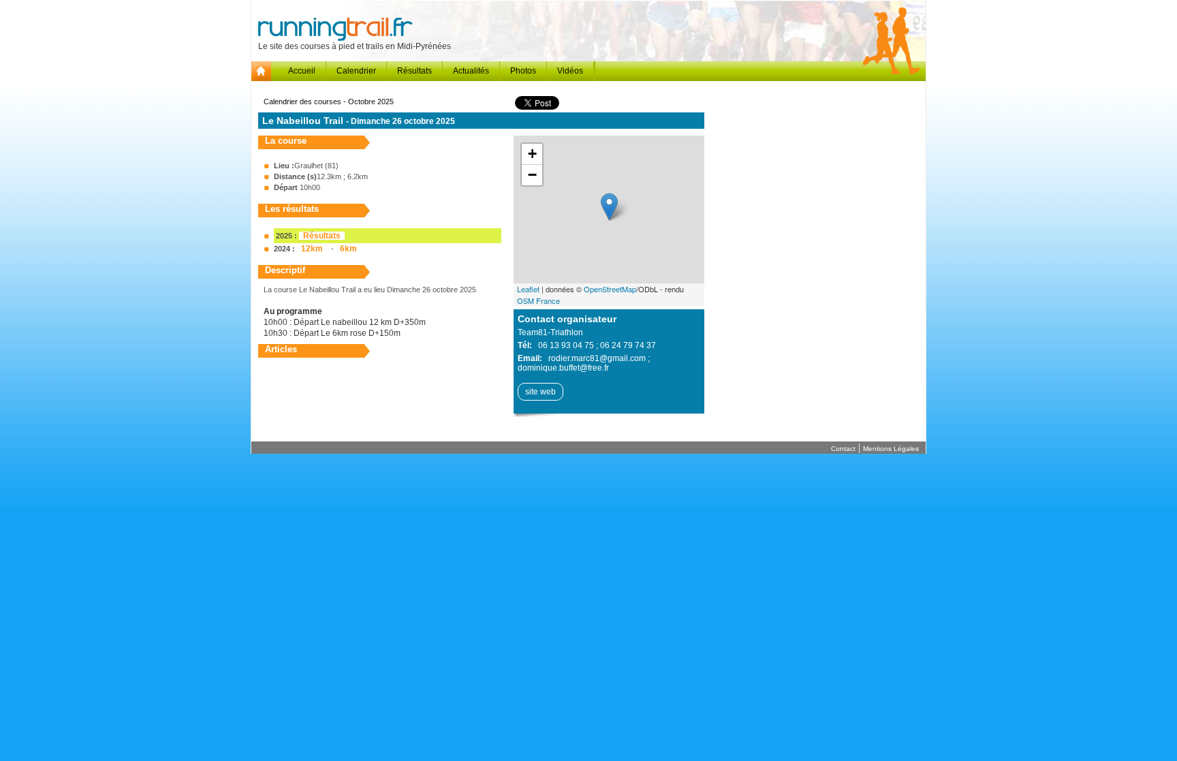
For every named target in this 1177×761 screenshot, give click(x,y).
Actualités (471, 71)
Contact (843, 448)
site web (540, 392)
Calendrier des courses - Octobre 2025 (329, 101)
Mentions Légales (891, 448)
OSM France (538, 300)
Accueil (301, 71)
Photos (523, 71)
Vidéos (570, 71)
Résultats (414, 71)
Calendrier (356, 71)
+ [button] (532, 153)
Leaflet (528, 288)
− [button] (532, 174)
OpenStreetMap (610, 288)
